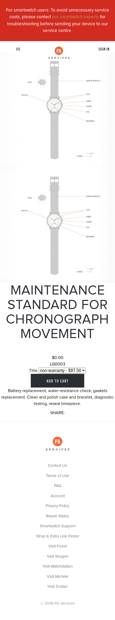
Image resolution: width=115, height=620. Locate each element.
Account (58, 496)
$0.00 (57, 358)
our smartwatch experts (75, 17)
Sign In (104, 49)
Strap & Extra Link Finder (57, 536)
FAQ (57, 486)
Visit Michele (57, 577)
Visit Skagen (57, 556)
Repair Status (57, 516)
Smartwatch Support (57, 526)
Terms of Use (57, 476)
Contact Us (57, 466)
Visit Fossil (57, 546)
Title (33, 370)
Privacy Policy (57, 506)
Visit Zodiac (57, 587)
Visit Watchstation (58, 566)
